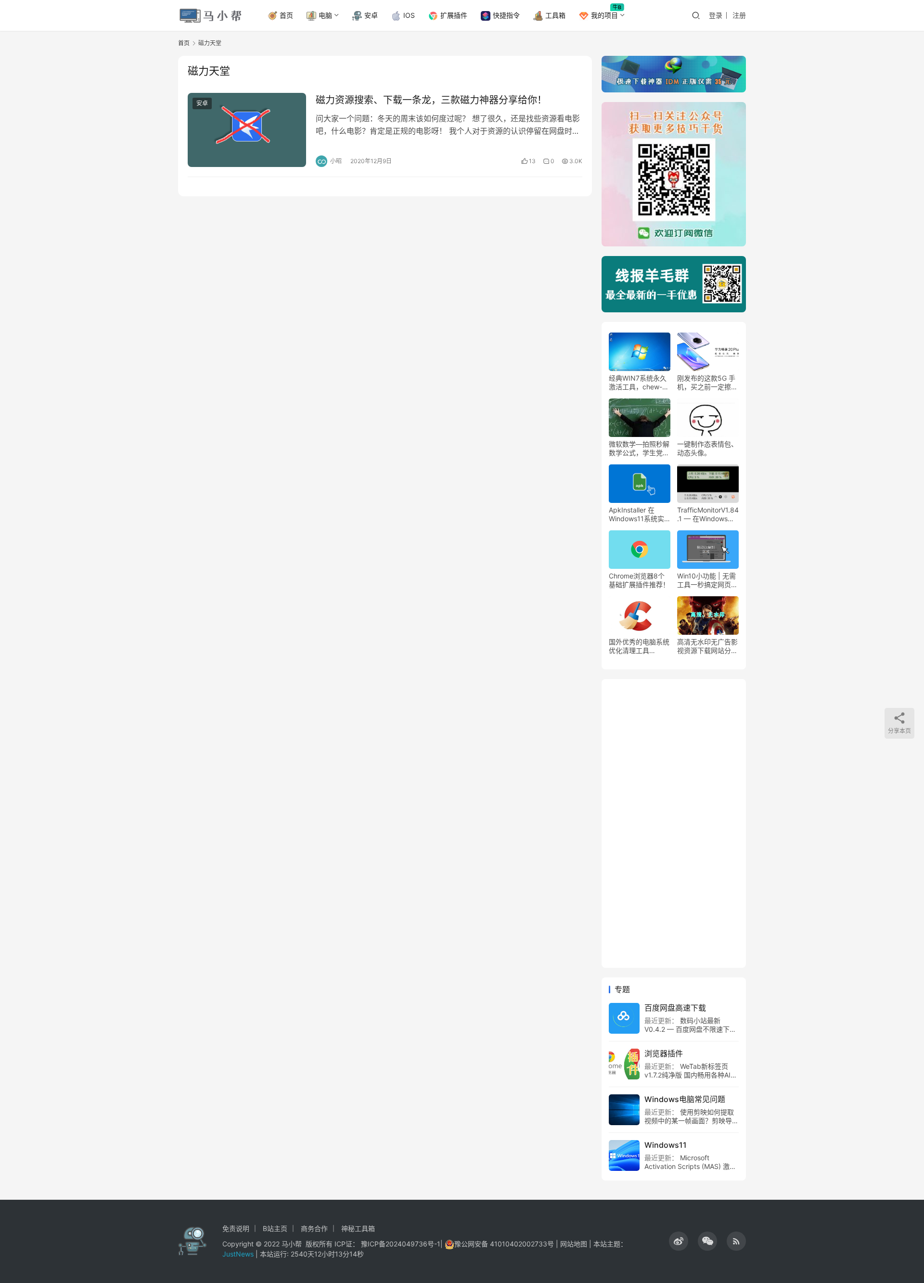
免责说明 (235, 1228)
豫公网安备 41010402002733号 (505, 1244)
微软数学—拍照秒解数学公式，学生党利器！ (639, 448)
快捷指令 (506, 15)
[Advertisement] (674, 823)
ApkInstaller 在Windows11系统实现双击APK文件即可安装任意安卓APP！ (639, 514)
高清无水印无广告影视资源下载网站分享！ (707, 646)
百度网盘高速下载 (675, 1008)
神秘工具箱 (358, 1228)
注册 (739, 15)
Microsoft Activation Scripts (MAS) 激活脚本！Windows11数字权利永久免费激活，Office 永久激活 (690, 1171)
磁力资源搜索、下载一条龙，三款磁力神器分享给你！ (431, 100)
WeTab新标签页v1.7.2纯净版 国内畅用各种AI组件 (690, 1075)
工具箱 (555, 15)
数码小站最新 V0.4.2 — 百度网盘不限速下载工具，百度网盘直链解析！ (690, 1029)
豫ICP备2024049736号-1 (400, 1244)
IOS (409, 15)
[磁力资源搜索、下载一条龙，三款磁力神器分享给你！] (247, 130)
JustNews (239, 1254)
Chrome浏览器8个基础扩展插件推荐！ (639, 580)
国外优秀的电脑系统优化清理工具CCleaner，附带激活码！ (639, 646)
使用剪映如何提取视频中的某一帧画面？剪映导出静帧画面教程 (691, 1120)
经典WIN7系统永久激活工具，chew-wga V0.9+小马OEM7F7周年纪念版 (639, 382)
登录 (715, 15)
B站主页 (275, 1228)
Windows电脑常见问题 (684, 1099)
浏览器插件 (663, 1053)
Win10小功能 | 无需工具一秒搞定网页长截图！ (707, 580)
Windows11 (665, 1145)
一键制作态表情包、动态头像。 (707, 448)
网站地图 (573, 1244)
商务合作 (314, 1228)
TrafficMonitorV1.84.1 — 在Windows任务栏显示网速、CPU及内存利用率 (708, 514)
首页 (286, 15)
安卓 (371, 15)
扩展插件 (453, 15)
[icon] (678, 1241)
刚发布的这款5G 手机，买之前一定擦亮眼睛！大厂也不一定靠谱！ (707, 382)
